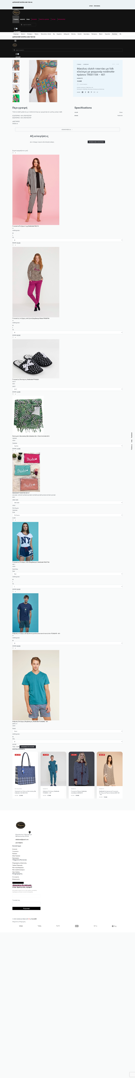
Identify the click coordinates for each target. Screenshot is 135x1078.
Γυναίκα (79, 64)
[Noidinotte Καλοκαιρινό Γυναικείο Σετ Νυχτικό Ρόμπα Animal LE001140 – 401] (110, 771)
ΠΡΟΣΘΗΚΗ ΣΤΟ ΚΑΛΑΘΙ (27, 747)
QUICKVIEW (31, 784)
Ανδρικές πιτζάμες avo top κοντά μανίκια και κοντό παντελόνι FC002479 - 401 (36, 633)
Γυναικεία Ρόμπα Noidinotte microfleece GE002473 (79, 792)
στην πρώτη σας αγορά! (22, 886)
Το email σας (16, 900)
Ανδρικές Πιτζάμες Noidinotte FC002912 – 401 (51, 792)
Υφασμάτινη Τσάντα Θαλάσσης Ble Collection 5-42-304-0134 (25, 792)
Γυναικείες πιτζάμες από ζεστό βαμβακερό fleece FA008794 (30, 318)
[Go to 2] (15, 77)
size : (13, 384)
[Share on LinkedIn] (88, 92)
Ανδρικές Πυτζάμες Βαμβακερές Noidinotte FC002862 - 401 (30, 721)
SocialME (34, 919)
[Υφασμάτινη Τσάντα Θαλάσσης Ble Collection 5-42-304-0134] (25, 769)
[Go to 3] (15, 88)
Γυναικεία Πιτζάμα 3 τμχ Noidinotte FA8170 (25, 226)
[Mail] (94, 92)
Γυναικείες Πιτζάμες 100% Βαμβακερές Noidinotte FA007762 (30, 562)
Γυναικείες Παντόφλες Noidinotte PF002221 (25, 379)
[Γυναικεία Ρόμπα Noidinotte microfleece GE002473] (81, 771)
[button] (67, 129)
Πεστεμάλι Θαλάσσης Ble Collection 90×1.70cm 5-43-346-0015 (30, 436)
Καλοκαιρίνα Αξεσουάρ (98, 89)
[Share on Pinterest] (91, 92)
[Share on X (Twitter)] (82, 92)
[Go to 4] (15, 98)
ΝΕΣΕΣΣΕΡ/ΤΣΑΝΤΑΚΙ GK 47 (20, 493)
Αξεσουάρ (86, 64)
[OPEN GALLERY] (43, 81)
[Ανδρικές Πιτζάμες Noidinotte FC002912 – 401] (53, 771)
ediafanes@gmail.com (22, 839)
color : (14, 440)
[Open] (15, 41)
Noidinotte (85, 89)
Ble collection (18, 788)
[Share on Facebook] (85, 92)
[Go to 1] (15, 65)
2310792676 (19, 843)
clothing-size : (16, 230)
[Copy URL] (97, 92)
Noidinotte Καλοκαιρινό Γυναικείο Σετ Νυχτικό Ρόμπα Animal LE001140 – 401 (109, 792)
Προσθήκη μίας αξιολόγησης (96, 142)
